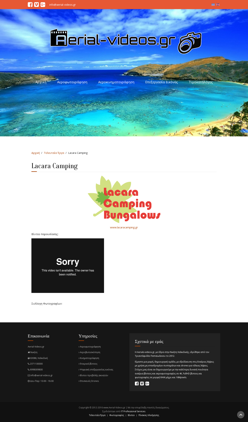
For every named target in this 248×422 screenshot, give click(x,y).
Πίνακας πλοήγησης (149, 415)
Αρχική (40, 82)
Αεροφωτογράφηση (72, 82)
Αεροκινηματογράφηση (116, 82)
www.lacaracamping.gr (124, 227)
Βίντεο (131, 415)
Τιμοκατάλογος (201, 82)
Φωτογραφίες (116, 415)
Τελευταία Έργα (54, 153)
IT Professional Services (133, 411)
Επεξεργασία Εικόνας (161, 82)
